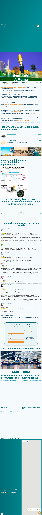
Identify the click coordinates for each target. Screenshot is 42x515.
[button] (38, 26)
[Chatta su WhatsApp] (39, 512)
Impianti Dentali (4, 407)
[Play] (21, 213)
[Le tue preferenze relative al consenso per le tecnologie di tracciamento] (2, 514)
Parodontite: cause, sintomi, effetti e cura (10, 438)
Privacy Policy (4, 492)
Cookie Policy (14, 492)
